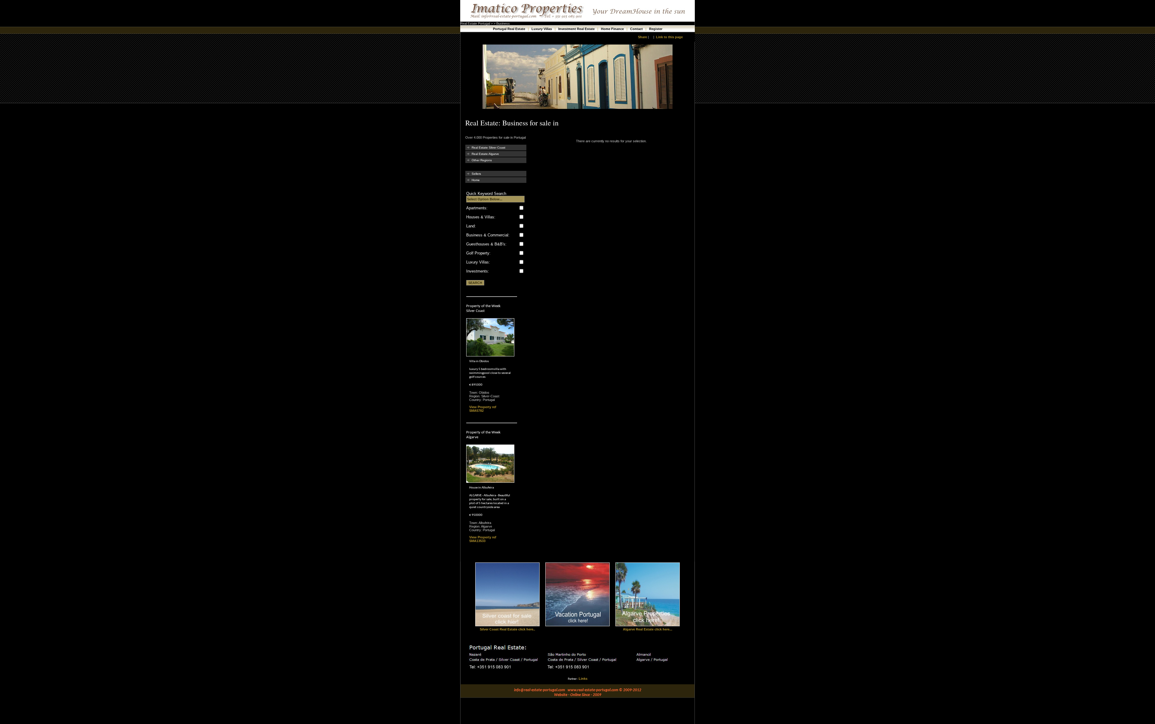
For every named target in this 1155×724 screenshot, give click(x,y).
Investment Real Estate (577, 29)
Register (655, 29)
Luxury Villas (542, 29)
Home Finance (613, 29)
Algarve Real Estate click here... (647, 629)
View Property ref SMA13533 (482, 539)
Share (642, 37)
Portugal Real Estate (509, 29)
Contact (637, 29)
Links (583, 678)
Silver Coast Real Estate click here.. (507, 629)
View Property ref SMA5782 (482, 408)
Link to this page (669, 37)
